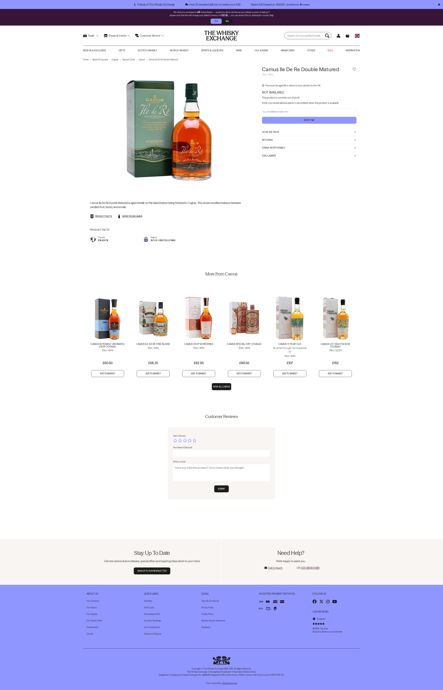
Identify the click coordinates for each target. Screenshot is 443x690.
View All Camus (221, 386)
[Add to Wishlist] (354, 69)
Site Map (148, 601)
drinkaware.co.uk (229, 683)
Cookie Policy (207, 614)
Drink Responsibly (273, 147)
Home (86, 59)
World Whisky (179, 50)
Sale (330, 50)
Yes (216, 21)
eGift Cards (149, 607)
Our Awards (92, 614)
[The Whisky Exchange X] (321, 601)
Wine (239, 50)
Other (311, 50)
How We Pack (270, 131)
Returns (267, 139)
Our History (92, 607)
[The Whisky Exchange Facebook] (315, 601)
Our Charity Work (94, 620)
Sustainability (92, 627)
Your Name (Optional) (182, 447)
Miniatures (288, 50)
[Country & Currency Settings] (357, 36)
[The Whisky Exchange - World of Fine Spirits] (221, 35)
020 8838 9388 (310, 568)
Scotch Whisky (147, 50)
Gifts (122, 50)
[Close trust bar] (439, 4)
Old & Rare (261, 50)
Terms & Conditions (210, 601)
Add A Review (179, 436)
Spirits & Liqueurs (212, 50)
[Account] (338, 36)
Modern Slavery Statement (213, 620)
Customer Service (150, 35)
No (227, 21)
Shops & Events (117, 35)
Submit (221, 488)
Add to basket (107, 373)
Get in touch (275, 568)
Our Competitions (152, 627)
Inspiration (353, 50)
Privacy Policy (207, 607)
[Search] (327, 35)
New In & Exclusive (94, 50)
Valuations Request (152, 633)
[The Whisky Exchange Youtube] (334, 601)
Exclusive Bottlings (152, 620)
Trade (91, 35)
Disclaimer (269, 155)
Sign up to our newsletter (152, 571)
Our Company (93, 601)
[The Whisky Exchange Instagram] (328, 601)
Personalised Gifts (152, 614)
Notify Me (309, 120)
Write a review (179, 461)
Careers (90, 633)
